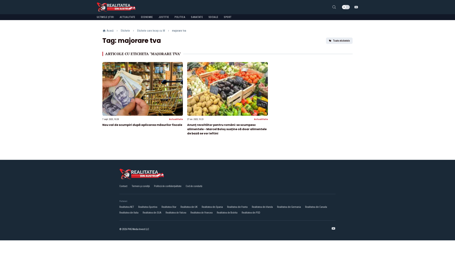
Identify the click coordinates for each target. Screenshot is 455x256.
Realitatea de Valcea (176, 212)
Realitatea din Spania (212, 207)
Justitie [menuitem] (164, 17)
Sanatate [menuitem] (197, 17)
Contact (123, 186)
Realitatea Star (169, 207)
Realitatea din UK (189, 207)
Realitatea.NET (126, 207)
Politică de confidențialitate (167, 186)
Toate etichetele (341, 40)
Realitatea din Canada (316, 207)
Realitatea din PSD (251, 212)
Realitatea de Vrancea (202, 212)
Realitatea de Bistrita (227, 212)
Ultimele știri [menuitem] (105, 17)
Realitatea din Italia (128, 212)
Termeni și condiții (141, 186)
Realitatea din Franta (237, 207)
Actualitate (176, 119)
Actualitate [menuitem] (127, 17)
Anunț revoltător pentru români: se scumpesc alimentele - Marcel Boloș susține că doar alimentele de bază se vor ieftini (227, 129)
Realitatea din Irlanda (262, 207)
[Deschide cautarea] (334, 7)
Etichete (125, 30)
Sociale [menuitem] (213, 17)
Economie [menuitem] (147, 17)
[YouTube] (356, 7)
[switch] (346, 7)
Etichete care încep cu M (151, 30)
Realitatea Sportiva (147, 207)
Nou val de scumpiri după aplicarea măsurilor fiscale (142, 125)
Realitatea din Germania (289, 207)
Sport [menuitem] (227, 17)
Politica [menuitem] (180, 17)
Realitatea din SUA (152, 212)
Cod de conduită (194, 186)
